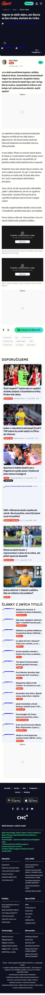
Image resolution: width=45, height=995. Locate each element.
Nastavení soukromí (15, 982)
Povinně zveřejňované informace (23, 988)
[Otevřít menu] (41, 3)
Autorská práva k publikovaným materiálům (22, 974)
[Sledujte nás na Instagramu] (17, 809)
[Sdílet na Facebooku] (3, 330)
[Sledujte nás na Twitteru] (22, 809)
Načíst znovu (22, 241)
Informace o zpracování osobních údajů (19, 980)
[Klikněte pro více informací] (4, 43)
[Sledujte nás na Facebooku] (13, 809)
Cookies (34, 980)
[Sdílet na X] (8, 330)
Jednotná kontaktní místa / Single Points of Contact (18, 985)
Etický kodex (38, 985)
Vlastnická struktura (29, 982)
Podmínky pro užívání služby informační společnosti (22, 977)
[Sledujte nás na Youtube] (32, 809)
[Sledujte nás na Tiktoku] (27, 809)
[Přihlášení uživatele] (37, 3)
